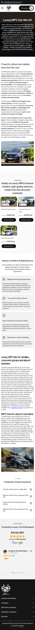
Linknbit (21, 625)
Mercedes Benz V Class (8, 209)
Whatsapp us (24, 8)
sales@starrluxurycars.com (13, 2)
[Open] (2, 8)
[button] (17, 489)
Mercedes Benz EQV (8, 238)
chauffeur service (17, 407)
